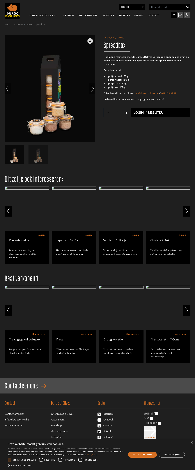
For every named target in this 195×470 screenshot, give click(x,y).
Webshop (68, 15)
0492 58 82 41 (168, 93)
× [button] (191, 443)
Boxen (29, 24)
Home (7, 24)
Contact (153, 15)
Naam (147, 418)
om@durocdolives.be (146, 93)
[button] (90, 41)
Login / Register (148, 113)
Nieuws (138, 15)
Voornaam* (149, 413)
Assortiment (58, 419)
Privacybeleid (92, 455)
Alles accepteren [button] (142, 454)
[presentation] (8, 211)
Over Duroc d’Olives (42, 15)
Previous (8, 88)
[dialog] (97, 454)
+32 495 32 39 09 (14, 425)
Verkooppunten (88, 15)
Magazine (108, 15)
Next (92, 88)
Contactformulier (14, 413)
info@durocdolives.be (17, 419)
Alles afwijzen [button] (172, 454)
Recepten (124, 15)
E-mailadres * (150, 423)
